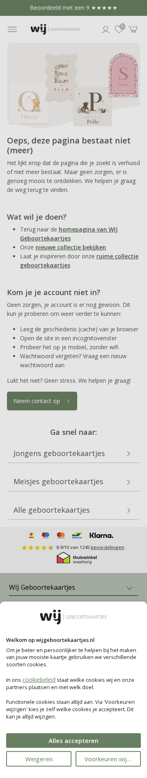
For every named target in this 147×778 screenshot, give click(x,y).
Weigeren (39, 759)
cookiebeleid (39, 679)
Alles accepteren (73, 740)
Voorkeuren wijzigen (113, 759)
